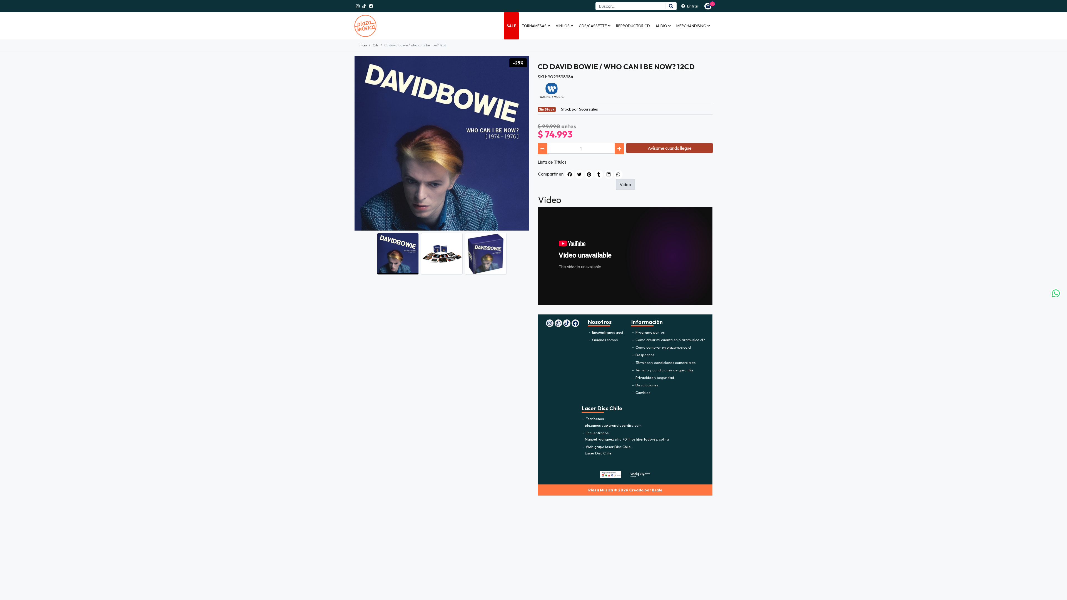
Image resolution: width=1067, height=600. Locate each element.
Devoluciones (646, 385)
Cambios (642, 392)
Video (625, 184)
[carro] (708, 6)
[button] (536, 25)
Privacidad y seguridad (654, 377)
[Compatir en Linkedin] (608, 174)
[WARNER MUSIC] (551, 89)
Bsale (657, 490)
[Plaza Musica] (382, 25)
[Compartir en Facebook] (569, 174)
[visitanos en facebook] (371, 6)
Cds (375, 45)
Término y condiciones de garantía (664, 370)
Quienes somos (604, 340)
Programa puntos (650, 332)
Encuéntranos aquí (607, 332)
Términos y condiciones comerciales (665, 362)
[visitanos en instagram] (357, 6)
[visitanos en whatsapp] (558, 323)
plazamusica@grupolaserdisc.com (613, 425)
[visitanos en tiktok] (364, 6)
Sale (511, 25)
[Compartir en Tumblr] (598, 174)
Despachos (644, 354)
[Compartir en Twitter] (579, 174)
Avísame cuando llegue (670, 148)
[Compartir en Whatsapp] (618, 174)
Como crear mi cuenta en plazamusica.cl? (670, 340)
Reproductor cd (633, 25)
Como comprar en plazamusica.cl (663, 347)
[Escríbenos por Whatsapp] (1055, 293)
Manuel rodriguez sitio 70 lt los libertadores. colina (627, 439)
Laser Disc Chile (598, 453)
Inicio (363, 45)
